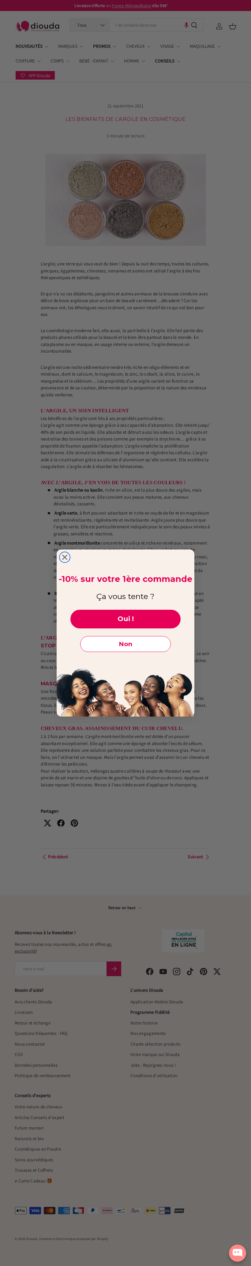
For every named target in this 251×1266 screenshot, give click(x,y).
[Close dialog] (64, 557)
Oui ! (126, 619)
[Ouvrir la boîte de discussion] (237, 1253)
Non (125, 644)
